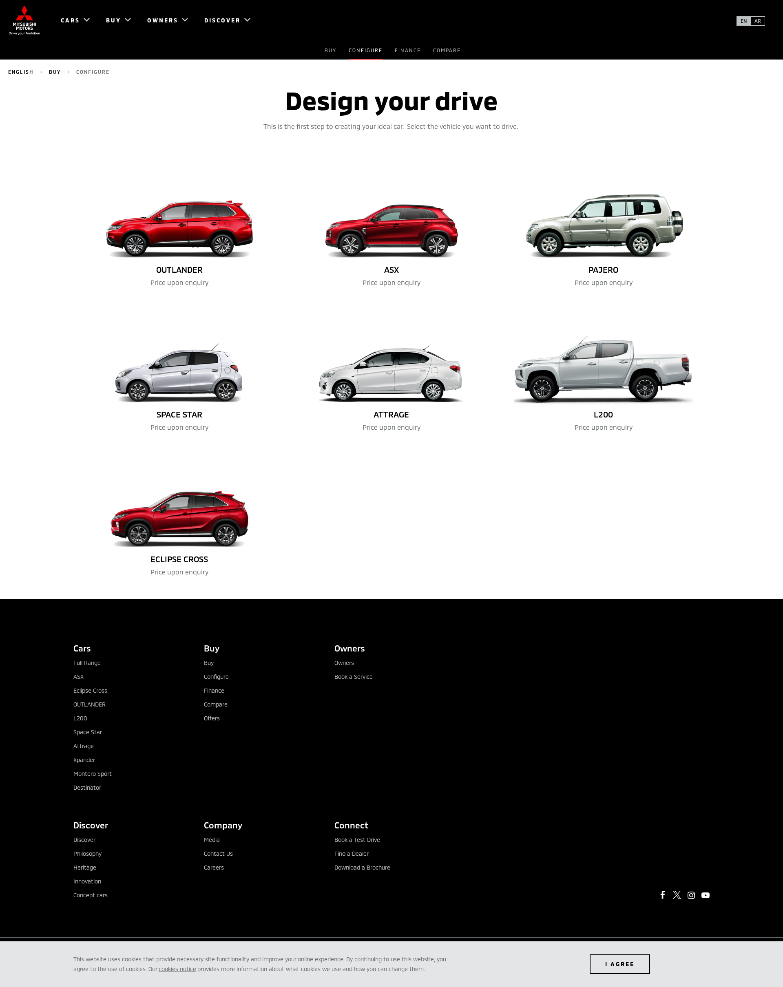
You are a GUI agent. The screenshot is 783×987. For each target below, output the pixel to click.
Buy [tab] (211, 648)
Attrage (83, 745)
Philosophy (87, 853)
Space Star (87, 732)
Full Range (87, 662)
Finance (408, 50)
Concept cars (90, 895)
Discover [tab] (90, 825)
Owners (344, 662)
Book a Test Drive (357, 839)
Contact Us (218, 853)
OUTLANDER (89, 704)
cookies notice (177, 968)
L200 (80, 718)
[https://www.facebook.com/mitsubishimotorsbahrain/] (662, 895)
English (20, 72)
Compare (447, 50)
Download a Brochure (362, 867)
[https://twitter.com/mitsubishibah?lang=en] (677, 895)
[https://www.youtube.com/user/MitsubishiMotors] (705, 895)
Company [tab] (223, 825)
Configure (216, 676)
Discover (84, 839)
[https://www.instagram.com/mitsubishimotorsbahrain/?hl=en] (691, 895)
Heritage (84, 867)
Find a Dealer (351, 853)
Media (212, 839)
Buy (330, 50)
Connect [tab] (351, 825)
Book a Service (353, 676)
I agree (620, 964)
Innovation (87, 881)
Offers (212, 718)
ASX (78, 676)
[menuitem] (71, 20)
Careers (214, 867)
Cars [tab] (82, 648)
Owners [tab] (349, 648)
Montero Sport (92, 773)
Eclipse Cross (90, 690)
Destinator (87, 787)
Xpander (84, 759)
